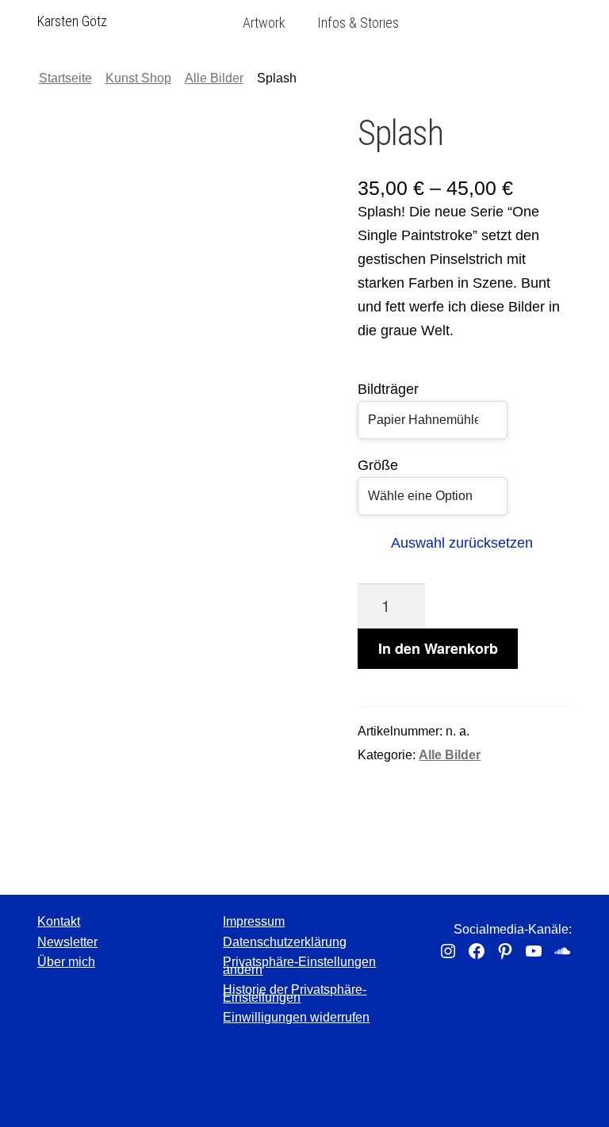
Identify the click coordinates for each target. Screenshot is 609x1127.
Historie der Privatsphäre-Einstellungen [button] (294, 993)
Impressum (254, 921)
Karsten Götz (72, 21)
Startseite (65, 78)
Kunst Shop (138, 78)
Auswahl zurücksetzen (462, 543)
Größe (378, 465)
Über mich (66, 961)
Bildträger (388, 389)
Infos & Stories (358, 22)
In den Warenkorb (438, 648)
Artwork (264, 22)
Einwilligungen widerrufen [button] (296, 1017)
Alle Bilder (214, 78)
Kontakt (58, 921)
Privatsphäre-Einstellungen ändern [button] (299, 965)
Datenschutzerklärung (285, 942)
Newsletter (67, 942)
